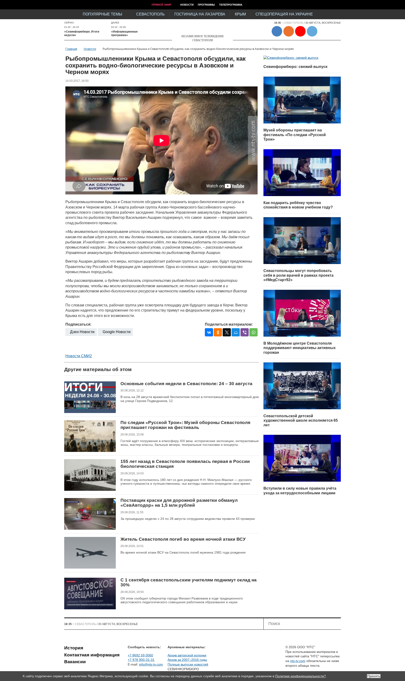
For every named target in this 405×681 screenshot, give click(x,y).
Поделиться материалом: (229, 324)
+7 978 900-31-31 (141, 660)
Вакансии (75, 661)
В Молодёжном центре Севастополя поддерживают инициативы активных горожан (299, 347)
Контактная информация (92, 654)
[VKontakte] (209, 332)
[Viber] (244, 332)
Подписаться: (78, 324)
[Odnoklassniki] (218, 332)
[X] (227, 332)
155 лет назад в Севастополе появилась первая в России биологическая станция (185, 464)
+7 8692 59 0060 (140, 655)
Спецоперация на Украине (284, 14)
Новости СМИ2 (78, 356)
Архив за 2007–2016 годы (187, 660)
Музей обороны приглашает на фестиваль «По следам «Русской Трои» (294, 134)
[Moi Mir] (236, 332)
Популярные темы (102, 14)
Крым (240, 14)
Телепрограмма (230, 4)
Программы (206, 4)
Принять (373, 676)
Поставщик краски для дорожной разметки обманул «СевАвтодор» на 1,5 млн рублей (179, 503)
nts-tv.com (297, 661)
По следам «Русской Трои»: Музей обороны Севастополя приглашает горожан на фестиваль (185, 425)
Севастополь (150, 14)
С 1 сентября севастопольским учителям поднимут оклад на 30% (188, 582)
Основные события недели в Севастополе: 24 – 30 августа (186, 383)
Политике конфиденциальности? (300, 676)
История (73, 647)
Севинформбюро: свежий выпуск (295, 67)
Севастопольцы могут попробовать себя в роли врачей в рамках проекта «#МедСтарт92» (298, 275)
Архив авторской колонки (187, 655)
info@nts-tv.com (151, 664)
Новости (187, 4)
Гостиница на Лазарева (199, 14)
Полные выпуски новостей (188, 664)
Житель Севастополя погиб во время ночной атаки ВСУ (183, 539)
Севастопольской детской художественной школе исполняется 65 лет (300, 420)
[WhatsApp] (253, 332)
